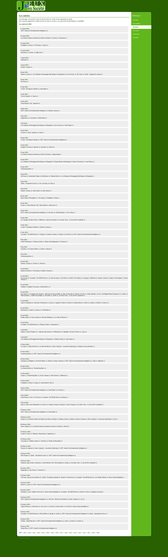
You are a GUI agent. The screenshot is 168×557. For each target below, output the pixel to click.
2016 (66, 532)
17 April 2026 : (24, 301)
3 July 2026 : (24, 123)
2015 (70, 532)
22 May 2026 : (24, 210)
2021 (43, 532)
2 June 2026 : (24, 188)
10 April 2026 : (24, 322)
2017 (61, 532)
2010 (93, 532)
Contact (136, 38)
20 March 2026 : (24, 366)
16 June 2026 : (24, 159)
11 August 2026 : (25, 50)
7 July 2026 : (24, 116)
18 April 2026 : (24, 292)
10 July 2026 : (24, 108)
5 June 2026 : (24, 181)
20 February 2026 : (25, 424)
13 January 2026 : (25, 504)
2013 (79, 532)
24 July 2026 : (24, 79)
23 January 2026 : (25, 482)
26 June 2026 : (24, 138)
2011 (89, 532)
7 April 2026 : (24, 330)
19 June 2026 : (24, 152)
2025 (25, 532)
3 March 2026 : (24, 402)
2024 (29, 532)
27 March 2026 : (24, 351)
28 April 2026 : (24, 261)
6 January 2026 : (25, 519)
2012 (84, 532)
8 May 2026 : (24, 239)
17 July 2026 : (24, 94)
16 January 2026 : (25, 497)
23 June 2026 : (24, 145)
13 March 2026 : (24, 380)
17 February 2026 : (25, 431)
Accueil (135, 20)
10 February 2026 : (25, 446)
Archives (136, 34)
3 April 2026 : (24, 337)
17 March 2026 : (24, 373)
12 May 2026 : (24, 232)
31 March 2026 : (24, 344)
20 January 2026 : (25, 490)
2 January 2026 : (25, 526)
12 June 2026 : (24, 167)
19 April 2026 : (24, 284)
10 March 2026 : (24, 388)
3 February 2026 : (25, 461)
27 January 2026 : (25, 475)
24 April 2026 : (24, 269)
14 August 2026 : (25, 43)
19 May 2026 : (24, 218)
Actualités (136, 24)
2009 (98, 532)
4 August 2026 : (24, 65)
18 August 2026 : (25, 36)
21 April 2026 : (24, 276)
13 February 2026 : (25, 439)
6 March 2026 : (24, 395)
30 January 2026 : (25, 468)
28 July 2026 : (24, 72)
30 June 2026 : (24, 130)
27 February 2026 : (25, 410)
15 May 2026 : (24, 225)
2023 (34, 532)
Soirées (136, 27)
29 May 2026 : (24, 196)
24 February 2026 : (25, 417)
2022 (38, 532)
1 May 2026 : (24, 254)
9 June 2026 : (24, 174)
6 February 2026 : (25, 453)
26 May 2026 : (24, 203)
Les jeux (136, 31)
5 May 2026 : (24, 247)
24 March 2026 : (24, 359)
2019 (52, 532)
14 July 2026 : (24, 101)
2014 (75, 532)
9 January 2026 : (25, 511)
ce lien (58, 21)
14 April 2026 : (24, 315)
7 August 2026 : (24, 58)
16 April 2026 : (24, 308)
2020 (47, 532)
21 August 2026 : (25, 28)
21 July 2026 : (24, 87)
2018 (57, 532)
